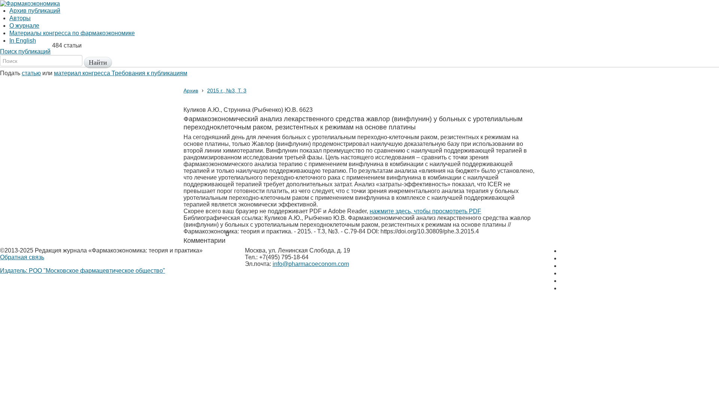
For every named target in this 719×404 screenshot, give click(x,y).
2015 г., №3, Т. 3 (226, 91)
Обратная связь (22, 257)
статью (31, 73)
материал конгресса (83, 73)
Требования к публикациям (149, 73)
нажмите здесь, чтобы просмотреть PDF (425, 211)
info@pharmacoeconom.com (311, 264)
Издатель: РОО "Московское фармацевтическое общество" (82, 270)
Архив (190, 91)
